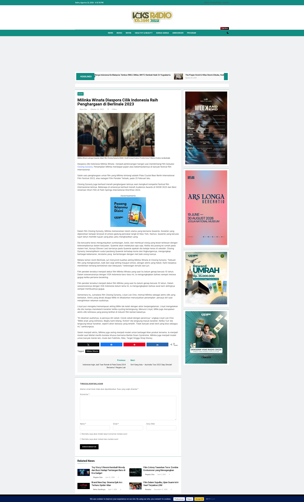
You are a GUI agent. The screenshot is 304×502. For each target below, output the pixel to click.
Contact (225, 3)
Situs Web (150, 424)
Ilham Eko (83, 109)
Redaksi (148, 489)
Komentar (84, 394)
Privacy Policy (215, 3)
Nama (83, 424)
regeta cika (97, 477)
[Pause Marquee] (226, 76)
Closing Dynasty (85, 167)
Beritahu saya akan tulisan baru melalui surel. (100, 439)
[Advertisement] (152, 54)
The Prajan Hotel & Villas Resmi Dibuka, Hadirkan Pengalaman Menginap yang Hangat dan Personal (203, 75)
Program (191, 33)
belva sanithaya (99, 489)
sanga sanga (162, 33)
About (206, 3)
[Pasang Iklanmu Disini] (128, 226)
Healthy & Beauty (143, 33)
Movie (128, 33)
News (110, 33)
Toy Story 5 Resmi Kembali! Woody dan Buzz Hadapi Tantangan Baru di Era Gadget (108, 470)
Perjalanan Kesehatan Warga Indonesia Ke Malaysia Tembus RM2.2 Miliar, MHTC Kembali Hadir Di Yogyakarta (97, 75)
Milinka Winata (92, 351)
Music (119, 33)
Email (116, 424)
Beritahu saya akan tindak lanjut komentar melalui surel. (105, 434)
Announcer (177, 33)
